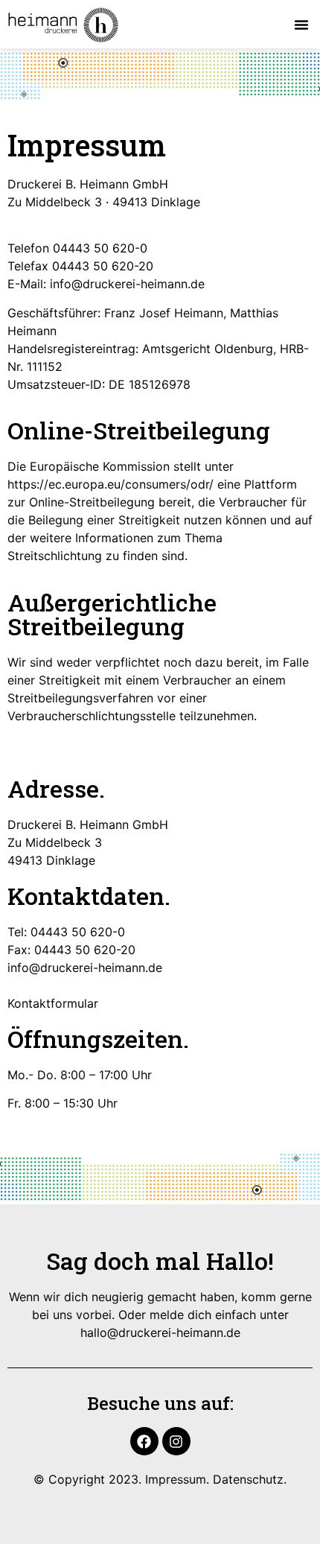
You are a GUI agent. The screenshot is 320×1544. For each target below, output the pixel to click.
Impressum (175, 1479)
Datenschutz (248, 1479)
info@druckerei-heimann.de (127, 283)
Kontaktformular (52, 1003)
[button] (301, 24)
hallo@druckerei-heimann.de (160, 1332)
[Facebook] (144, 1441)
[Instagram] (176, 1441)
